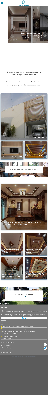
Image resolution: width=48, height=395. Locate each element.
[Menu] (2, 3)
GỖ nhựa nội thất (17, 193)
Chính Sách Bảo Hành (6, 389)
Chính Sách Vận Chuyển (6, 384)
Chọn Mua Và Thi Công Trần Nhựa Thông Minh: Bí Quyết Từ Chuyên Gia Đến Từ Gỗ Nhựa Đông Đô (22, 260)
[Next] (4, 104)
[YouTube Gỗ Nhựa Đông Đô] (25, 355)
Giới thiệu (3, 356)
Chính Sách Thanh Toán (6, 387)
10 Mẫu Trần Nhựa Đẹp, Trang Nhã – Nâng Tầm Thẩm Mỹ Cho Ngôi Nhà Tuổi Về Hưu (11, 288)
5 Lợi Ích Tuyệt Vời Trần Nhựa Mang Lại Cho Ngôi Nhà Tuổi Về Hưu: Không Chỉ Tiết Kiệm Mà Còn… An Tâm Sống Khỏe (35, 311)
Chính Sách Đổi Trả (5, 382)
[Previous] (1, 104)
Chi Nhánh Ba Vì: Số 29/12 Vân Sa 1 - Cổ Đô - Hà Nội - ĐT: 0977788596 (18, 365)
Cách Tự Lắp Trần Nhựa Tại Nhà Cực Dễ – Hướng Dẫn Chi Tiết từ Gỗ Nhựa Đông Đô (35, 288)
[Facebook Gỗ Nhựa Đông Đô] (22, 355)
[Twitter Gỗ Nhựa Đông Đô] (24, 355)
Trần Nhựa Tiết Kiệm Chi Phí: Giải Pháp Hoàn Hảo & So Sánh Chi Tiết (11, 312)
